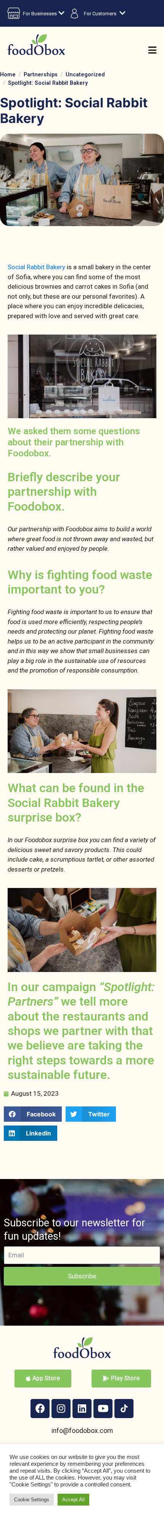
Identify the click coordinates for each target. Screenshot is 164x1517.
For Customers (100, 13)
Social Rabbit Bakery (37, 267)
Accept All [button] (73, 1499)
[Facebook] (40, 1408)
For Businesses (40, 13)
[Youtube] (103, 1408)
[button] (33, 1114)
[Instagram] (61, 1408)
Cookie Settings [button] (31, 1499)
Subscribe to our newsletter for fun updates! (74, 1229)
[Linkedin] (82, 1408)
